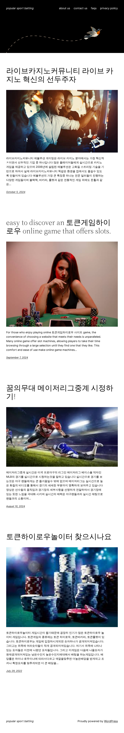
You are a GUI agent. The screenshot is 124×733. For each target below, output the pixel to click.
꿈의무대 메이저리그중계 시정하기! (59, 392)
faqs (93, 8)
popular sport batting (20, 8)
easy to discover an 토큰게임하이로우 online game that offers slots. (58, 226)
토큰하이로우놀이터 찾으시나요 (59, 536)
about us (64, 8)
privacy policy (109, 8)
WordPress (111, 721)
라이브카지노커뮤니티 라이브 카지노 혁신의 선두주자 (59, 75)
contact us (80, 8)
